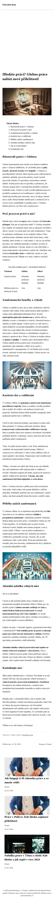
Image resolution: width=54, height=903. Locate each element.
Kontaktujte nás (27, 735)
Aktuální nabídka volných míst (23, 143)
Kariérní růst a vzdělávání (21, 136)
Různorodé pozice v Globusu (22, 127)
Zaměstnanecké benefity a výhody (24, 133)
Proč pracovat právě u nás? (21, 130)
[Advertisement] (27, 38)
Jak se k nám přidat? (19, 146)
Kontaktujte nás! (17, 149)
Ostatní (49, 744)
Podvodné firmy (9, 5)
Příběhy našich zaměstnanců (22, 139)
